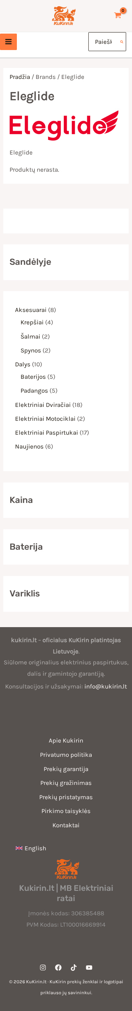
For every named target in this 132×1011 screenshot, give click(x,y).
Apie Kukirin (66, 740)
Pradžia (20, 76)
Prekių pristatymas (66, 797)
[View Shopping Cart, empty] (118, 16)
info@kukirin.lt (105, 686)
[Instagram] (43, 967)
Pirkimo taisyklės (66, 810)
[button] (30, 848)
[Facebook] (58, 967)
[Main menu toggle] (8, 42)
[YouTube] (89, 967)
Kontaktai (66, 825)
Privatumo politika (66, 754)
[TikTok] (73, 967)
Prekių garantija (66, 768)
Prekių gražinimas (66, 782)
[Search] (122, 42)
